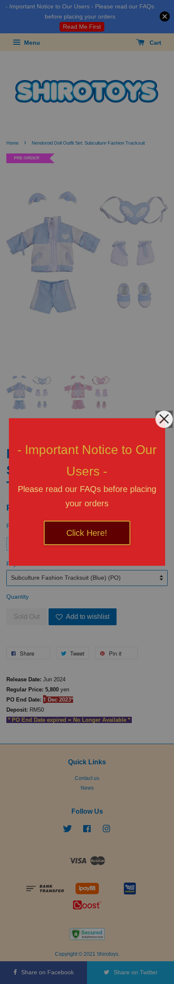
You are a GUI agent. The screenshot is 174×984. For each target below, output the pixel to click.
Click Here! (86, 533)
